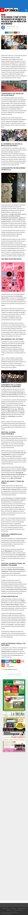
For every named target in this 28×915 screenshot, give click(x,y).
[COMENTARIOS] (21, 32)
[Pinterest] (18, 661)
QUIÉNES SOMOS (5, 908)
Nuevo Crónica (15, 912)
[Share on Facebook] (6, 32)
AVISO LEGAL (13, 908)
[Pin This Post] (15, 32)
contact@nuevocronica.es (6, 913)
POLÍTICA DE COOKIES (21, 908)
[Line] (15, 661)
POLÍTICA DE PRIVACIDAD (18, 910)
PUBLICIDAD (9, 910)
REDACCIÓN (12, 26)
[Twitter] (7, 661)
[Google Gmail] (22, 661)
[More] (3, 665)
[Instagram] (11, 661)
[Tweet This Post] (9, 32)
